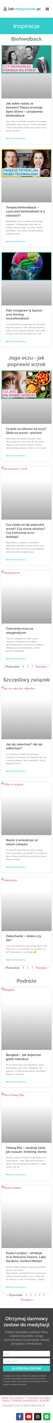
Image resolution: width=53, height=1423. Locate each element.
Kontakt (44, 1400)
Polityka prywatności (25, 1400)
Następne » (42, 666)
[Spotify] (46, 1416)
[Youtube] (28, 1416)
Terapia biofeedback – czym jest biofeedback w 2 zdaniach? (25, 211)
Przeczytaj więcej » (16, 138)
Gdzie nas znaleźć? (13, 1397)
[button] (47, 9)
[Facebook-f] (19, 1416)
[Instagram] (37, 1416)
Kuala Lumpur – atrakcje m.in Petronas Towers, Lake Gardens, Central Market (26, 1257)
